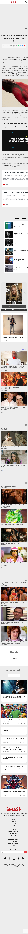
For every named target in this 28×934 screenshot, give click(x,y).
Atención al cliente (13, 839)
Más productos (14, 658)
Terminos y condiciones (13, 831)
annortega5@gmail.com (8, 340)
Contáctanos (14, 841)
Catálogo (14, 821)
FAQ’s (13, 845)
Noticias (14, 823)
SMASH (13, 819)
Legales (13, 829)
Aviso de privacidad (13, 833)
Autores (13, 825)
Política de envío (13, 835)
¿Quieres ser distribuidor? (13, 843)
